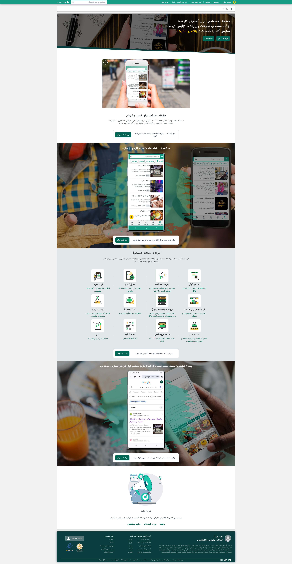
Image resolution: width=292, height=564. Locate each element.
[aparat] (225, 560)
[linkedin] (229, 560)
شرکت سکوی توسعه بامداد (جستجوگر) (113, 560)
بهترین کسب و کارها (106, 546)
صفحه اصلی (208, 38)
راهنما (162, 524)
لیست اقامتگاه (108, 552)
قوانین (111, 539)
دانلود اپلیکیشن (134, 524)
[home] (234, 2)
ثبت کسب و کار (122, 240)
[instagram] (221, 560)
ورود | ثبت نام (223, 38)
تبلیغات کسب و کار (123, 135)
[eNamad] (69, 547)
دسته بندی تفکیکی (107, 549)
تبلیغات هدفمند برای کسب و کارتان (146, 115)
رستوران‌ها (136, 258)
